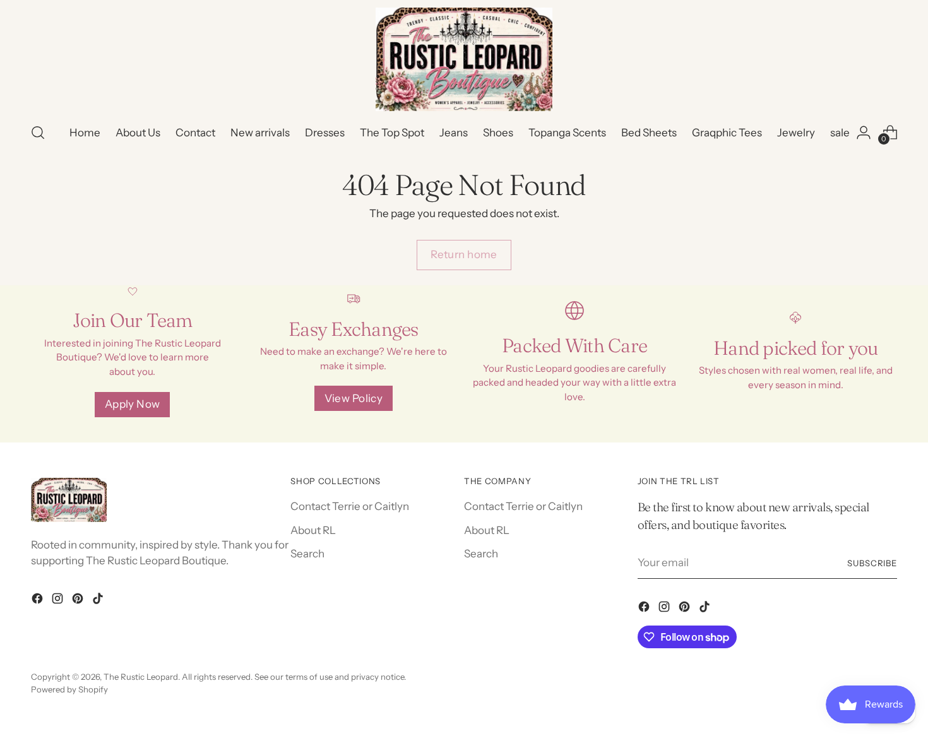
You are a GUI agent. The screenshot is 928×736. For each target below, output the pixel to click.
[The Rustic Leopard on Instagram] (58, 601)
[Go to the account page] (863, 132)
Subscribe (872, 563)
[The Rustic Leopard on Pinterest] (78, 601)
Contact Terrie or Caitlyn (349, 506)
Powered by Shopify (69, 689)
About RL (313, 530)
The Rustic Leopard (141, 677)
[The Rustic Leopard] (464, 59)
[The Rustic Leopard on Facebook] (38, 601)
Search (307, 553)
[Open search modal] (38, 132)
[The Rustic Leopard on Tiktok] (99, 601)
